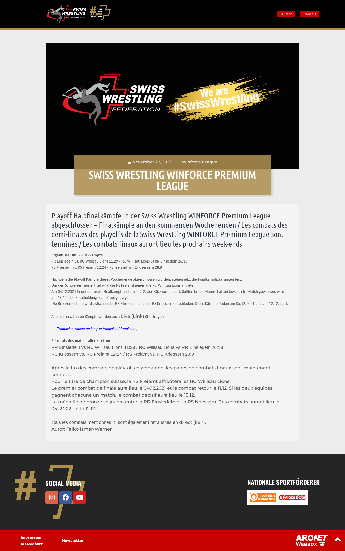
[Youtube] (79, 497)
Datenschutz (31, 543)
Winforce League (199, 162)
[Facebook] (65, 497)
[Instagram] (51, 497)
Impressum (31, 537)
